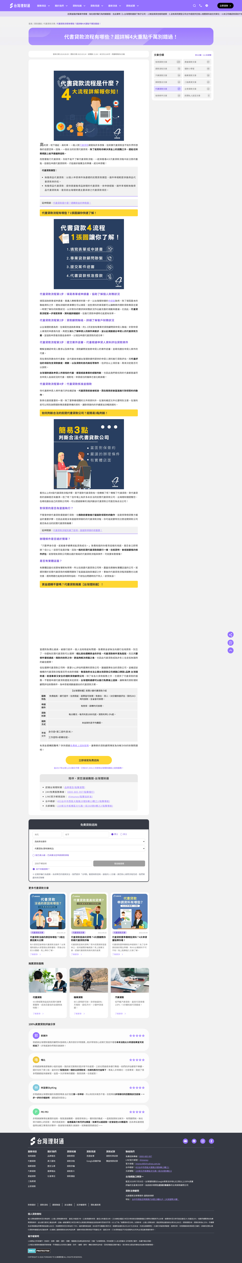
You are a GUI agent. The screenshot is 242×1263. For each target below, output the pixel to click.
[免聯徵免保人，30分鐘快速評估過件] (48, 980)
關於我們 (59, 5)
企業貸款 (32, 1186)
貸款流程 (71, 1161)
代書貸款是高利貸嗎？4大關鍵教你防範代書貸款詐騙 (88, 938)
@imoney (144, 1160)
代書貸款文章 (49, 23)
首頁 (30, 23)
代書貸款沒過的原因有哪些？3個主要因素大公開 (47, 938)
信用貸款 (32, 1155)
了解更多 (34, 954)
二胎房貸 (32, 1181)
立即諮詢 (224, 5)
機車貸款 (78, 997)
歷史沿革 (51, 1166)
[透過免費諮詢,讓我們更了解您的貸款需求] (231, 643)
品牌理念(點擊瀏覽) (74, 787)
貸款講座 (38, 23)
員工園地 (51, 1161)
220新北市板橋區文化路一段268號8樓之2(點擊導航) (85, 805)
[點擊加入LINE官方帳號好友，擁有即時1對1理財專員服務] (206, 5)
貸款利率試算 (112, 1155)
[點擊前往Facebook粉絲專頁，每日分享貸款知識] (211, 1141)
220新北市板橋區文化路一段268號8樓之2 (153, 1170)
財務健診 (32, 1204)
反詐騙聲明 (81, 1204)
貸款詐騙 (71, 1166)
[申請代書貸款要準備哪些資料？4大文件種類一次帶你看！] (130, 911)
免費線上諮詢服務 (79, 745)
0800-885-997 (145, 1156)
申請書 (111, 300)
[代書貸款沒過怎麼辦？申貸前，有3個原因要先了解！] (47, 911)
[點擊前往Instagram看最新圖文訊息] (202, 1141)
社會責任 (51, 1176)
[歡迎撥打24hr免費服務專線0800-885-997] (200, 5)
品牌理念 (51, 1155)
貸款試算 (130, 5)
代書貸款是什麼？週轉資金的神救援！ (72, 202)
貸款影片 (71, 1171)
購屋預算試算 (112, 1161)
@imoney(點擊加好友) (80, 796)
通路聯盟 (56, 1204)
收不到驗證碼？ (43, 869)
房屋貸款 (32, 1176)
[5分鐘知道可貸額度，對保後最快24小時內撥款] (130, 980)
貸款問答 (71, 1155)
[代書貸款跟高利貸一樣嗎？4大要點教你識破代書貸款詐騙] (88, 911)
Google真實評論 (94, 1161)
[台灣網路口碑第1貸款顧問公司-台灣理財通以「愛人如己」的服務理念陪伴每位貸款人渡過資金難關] (20, 5)
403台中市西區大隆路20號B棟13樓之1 (152, 1167)
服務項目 (41, 5)
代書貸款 (84, 145)
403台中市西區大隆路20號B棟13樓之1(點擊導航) (83, 801)
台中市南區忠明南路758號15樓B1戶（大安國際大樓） (155, 1199)
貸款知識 (77, 5)
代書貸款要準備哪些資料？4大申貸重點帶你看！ (129, 938)
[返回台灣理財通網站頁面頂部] (231, 650)
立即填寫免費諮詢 (89, 760)
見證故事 (90, 1155)
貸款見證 (94, 5)
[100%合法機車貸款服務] (89, 980)
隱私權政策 (96, 1204)
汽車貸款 (119, 997)
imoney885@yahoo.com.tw (147, 1163)
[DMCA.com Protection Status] (39, 1251)
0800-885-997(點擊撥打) (81, 792)
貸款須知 (44, 1204)
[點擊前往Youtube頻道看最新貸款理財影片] (185, 1141)
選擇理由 (51, 1171)
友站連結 (68, 1204)
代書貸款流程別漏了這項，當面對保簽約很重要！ (77, 530)
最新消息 (112, 5)
